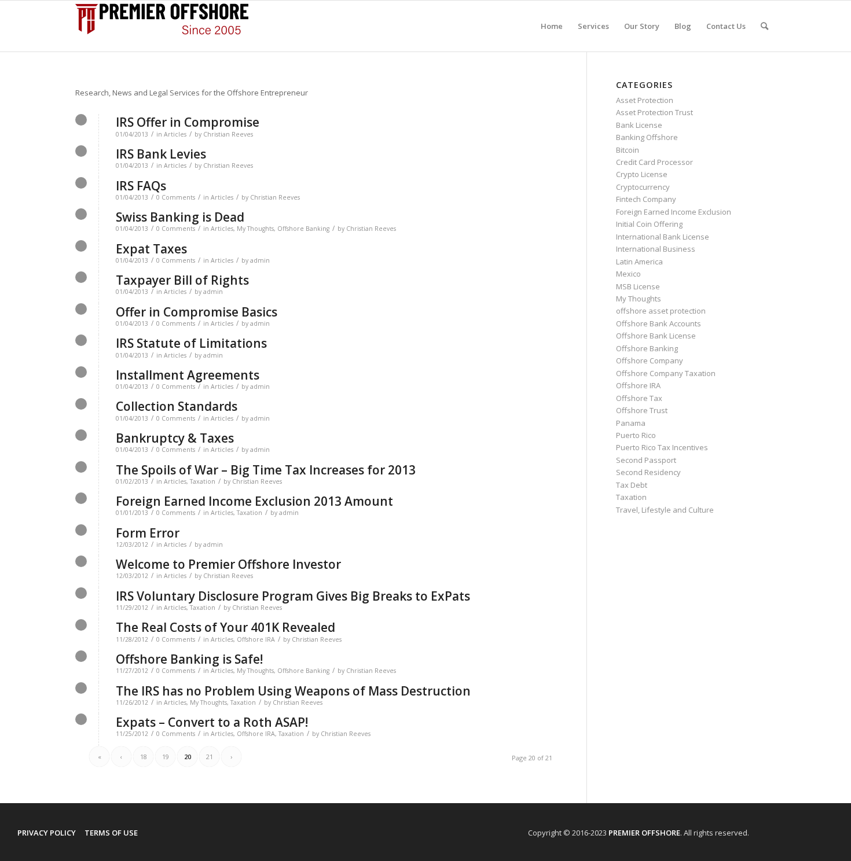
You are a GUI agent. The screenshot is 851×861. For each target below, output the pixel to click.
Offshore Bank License (656, 335)
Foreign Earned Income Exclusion (673, 212)
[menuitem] (551, 26)
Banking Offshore (647, 137)
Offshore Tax (639, 398)
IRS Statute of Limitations (191, 343)
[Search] (764, 26)
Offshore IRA (256, 639)
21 (209, 756)
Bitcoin (627, 150)
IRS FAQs (141, 186)
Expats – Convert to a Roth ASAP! (212, 722)
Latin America (639, 261)
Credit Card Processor (654, 162)
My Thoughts (255, 229)
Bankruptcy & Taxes (175, 438)
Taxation (202, 481)
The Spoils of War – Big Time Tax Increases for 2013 (266, 470)
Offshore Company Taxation (666, 373)
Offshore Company (649, 360)
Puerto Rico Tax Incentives (662, 447)
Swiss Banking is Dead (180, 217)
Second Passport (646, 460)
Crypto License (641, 174)
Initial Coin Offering (649, 224)
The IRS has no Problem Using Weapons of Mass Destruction (293, 691)
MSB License (638, 286)
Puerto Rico (636, 435)
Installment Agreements (187, 375)
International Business (655, 249)
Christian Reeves (228, 134)
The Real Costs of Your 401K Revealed (225, 627)
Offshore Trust (641, 410)
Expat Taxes (151, 249)
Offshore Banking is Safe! (189, 659)
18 (143, 756)
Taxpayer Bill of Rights (182, 280)
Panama (630, 423)
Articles (175, 134)
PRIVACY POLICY (46, 832)
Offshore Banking (303, 229)
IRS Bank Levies (161, 154)
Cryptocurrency (643, 187)
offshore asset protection (661, 311)
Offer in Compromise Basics (196, 312)
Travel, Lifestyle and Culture (665, 510)
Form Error (147, 533)
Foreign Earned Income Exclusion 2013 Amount (254, 501)
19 (165, 756)
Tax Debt (631, 485)
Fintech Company (646, 199)
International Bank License (662, 236)
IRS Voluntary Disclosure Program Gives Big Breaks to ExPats (293, 596)
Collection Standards (176, 406)
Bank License (639, 125)
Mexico (628, 273)
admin (260, 260)
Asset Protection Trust (654, 112)
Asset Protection (644, 100)
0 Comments (175, 197)
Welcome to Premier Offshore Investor (228, 564)
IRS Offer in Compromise (187, 122)
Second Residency (648, 472)
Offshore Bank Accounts (658, 323)
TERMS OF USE (111, 832)
